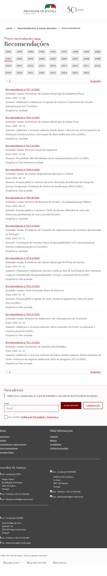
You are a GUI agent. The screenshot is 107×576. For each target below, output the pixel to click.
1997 (64, 51)
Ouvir (37, 38)
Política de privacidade (59, 448)
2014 (53, 65)
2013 (42, 65)
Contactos (54, 436)
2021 (30, 72)
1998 (75, 51)
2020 (19, 72)
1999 (86, 51)
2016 (75, 65)
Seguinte (95, 81)
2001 (8, 58)
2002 (19, 58)
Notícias (53, 440)
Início (9, 28)
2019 (8, 72)
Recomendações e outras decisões (37, 28)
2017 (86, 65)
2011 (19, 65)
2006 (64, 58)
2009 (97, 58)
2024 (64, 72)
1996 (53, 51)
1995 (42, 51)
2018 (97, 65)
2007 (75, 58)
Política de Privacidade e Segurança (39, 417)
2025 (75, 72)
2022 (42, 72)
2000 (97, 51)
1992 (8, 51)
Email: (6, 403)
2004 (42, 58)
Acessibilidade (55, 444)
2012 (30, 65)
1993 (19, 51)
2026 (86, 72)
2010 (8, 65)
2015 (64, 65)
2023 (53, 72)
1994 (30, 51)
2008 (86, 58)
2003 (30, 58)
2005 (53, 58)
